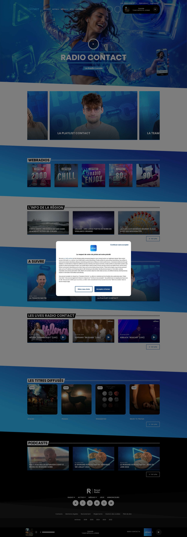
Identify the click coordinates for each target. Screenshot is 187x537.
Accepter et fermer (103, 289)
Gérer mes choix (84, 289)
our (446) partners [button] (68, 258)
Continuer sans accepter (119, 245)
